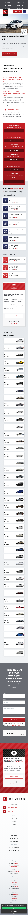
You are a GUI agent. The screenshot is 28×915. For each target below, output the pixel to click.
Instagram (10, 811)
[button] (24, 11)
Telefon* (4, 699)
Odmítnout (14, 911)
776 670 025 (8, 8)
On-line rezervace (9, 53)
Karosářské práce (14, 850)
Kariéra (14, 824)
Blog (13, 827)
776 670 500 (20, 2)
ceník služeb (13, 818)
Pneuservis (14, 835)
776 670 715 (20, 8)
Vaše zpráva (5, 705)
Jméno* (4, 693)
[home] (6, 11)
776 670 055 (8, 2)
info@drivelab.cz (12, 807)
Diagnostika (14, 855)
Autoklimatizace (14, 832)
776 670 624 (8, 5)
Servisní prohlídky (14, 847)
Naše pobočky (14, 841)
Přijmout (14, 908)
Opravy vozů (14, 853)
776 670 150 (20, 5)
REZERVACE (14, 821)
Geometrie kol (14, 838)
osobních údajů (16, 725)
